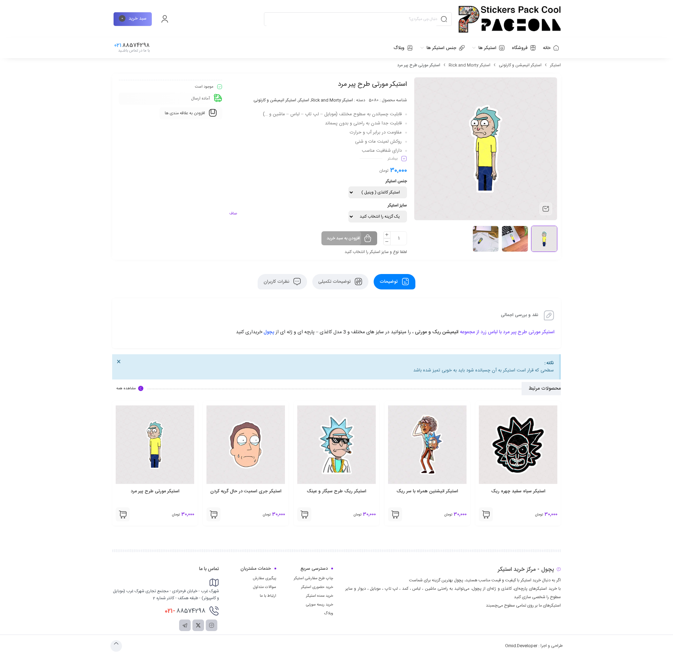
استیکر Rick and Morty (469, 65)
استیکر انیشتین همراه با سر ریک (427, 491)
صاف (233, 214)
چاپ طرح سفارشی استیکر (313, 578)
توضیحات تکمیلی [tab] (335, 282)
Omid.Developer (521, 645)
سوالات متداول (264, 587)
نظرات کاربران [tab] (277, 282)
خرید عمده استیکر (319, 596)
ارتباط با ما (268, 596)
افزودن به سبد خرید (343, 238)
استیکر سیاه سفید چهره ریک (518, 491)
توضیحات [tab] (389, 282)
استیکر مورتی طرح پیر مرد (155, 491)
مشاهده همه (126, 388)
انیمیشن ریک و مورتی (436, 332)
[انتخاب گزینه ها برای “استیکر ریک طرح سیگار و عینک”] (304, 514)
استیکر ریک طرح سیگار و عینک (336, 491)
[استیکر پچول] (509, 19)
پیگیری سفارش (264, 578)
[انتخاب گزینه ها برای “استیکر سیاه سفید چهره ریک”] (486, 514)
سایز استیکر (397, 205)
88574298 (185, 611)
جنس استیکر (396, 181)
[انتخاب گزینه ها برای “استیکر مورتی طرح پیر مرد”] (123, 514)
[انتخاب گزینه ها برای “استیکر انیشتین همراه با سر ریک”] (395, 514)
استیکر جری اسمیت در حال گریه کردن (245, 491)
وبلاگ (328, 613)
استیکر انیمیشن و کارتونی (520, 65)
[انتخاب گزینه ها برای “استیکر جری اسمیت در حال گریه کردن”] (213, 514)
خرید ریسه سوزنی (319, 605)
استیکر (555, 65)
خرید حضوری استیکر (317, 587)
